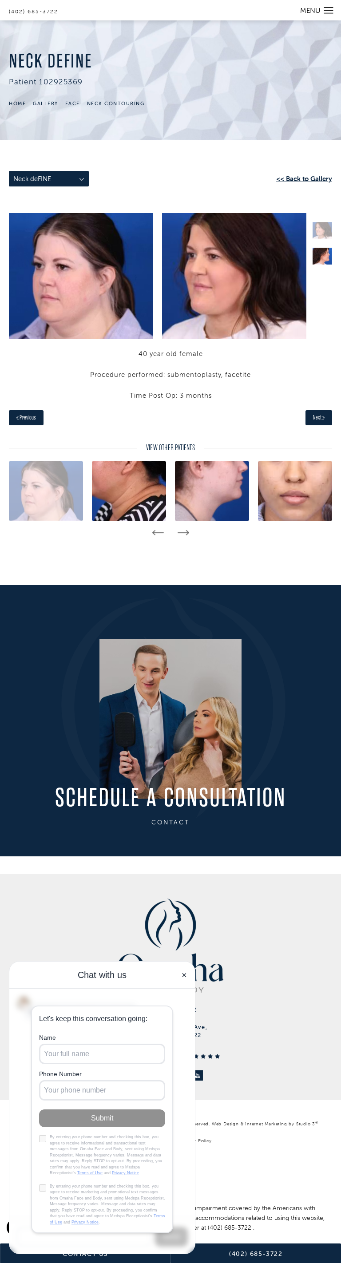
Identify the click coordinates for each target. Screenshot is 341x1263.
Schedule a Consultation (170, 798)
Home (17, 103)
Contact (170, 822)
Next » (319, 418)
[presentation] (158, 532)
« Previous (26, 418)
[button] (328, 10)
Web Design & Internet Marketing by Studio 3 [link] (265, 1124)
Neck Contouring (116, 103)
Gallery (45, 103)
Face (72, 103)
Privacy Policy (196, 1141)
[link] (230, 1227)
